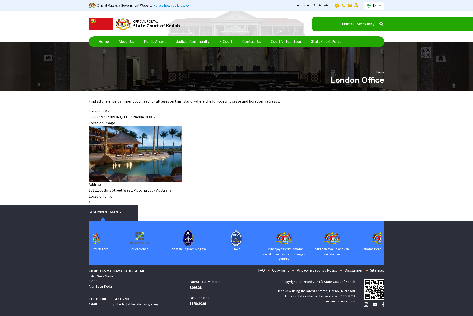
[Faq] (337, 5)
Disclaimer (354, 270)
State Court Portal (327, 41)
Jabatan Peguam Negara (169, 249)
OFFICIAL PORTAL (145, 21)
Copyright (280, 270)
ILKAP (217, 249)
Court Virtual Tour (286, 41)
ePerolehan (120, 249)
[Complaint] (350, 5)
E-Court (226, 41)
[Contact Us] (343, 5)
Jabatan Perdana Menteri (360, 249)
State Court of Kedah (156, 25)
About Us (126, 41)
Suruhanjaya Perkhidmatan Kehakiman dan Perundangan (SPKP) (265, 254)
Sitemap (377, 270)
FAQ (261, 270)
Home (104, 41)
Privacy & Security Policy (317, 270)
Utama (379, 72)
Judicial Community (357, 24)
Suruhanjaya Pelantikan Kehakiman (313, 252)
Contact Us (251, 41)
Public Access (155, 41)
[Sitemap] (356, 5)
